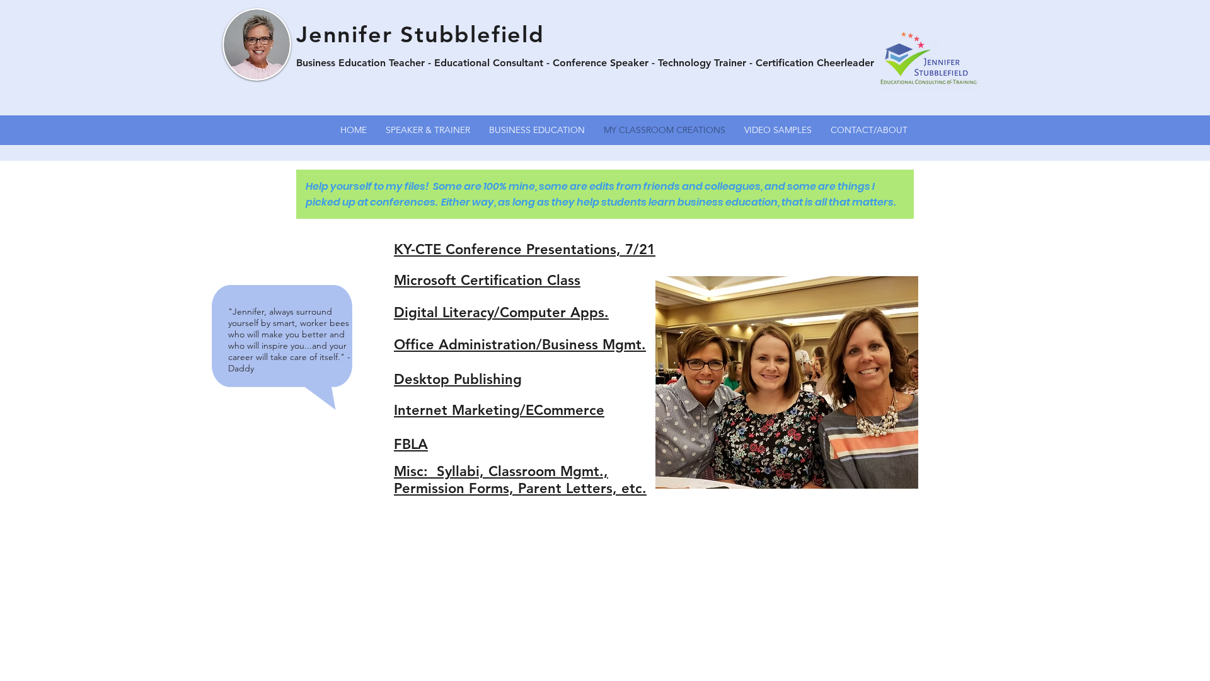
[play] (887, 477)
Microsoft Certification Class (487, 280)
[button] (786, 382)
